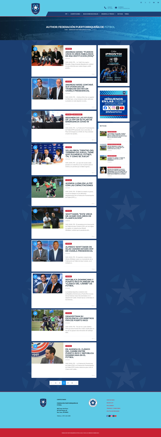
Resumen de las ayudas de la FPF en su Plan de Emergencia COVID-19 (78, 119)
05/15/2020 (67, 253)
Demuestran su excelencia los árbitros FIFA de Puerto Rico (79, 318)
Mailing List (110, 402)
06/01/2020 (67, 58)
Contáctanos (111, 400)
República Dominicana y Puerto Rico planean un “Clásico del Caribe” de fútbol (79, 282)
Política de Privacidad (113, 411)
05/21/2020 (67, 187)
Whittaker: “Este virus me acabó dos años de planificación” (78, 216)
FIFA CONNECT (110, 405)
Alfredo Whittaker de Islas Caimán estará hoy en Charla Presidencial (79, 249)
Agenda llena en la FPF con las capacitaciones (79, 184)
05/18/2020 (67, 220)
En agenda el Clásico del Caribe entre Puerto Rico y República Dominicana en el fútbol (79, 353)
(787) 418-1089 (110, 8)
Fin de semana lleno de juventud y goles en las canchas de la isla (115, 147)
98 (72, 383)
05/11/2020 (67, 359)
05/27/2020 (67, 124)
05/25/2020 (67, 159)
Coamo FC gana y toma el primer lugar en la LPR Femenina (116, 159)
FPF (66, 14)
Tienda (127, 14)
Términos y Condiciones (113, 408)
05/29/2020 (67, 93)
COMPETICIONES (75, 14)
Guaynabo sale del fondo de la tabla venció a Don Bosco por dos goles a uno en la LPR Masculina (117, 135)
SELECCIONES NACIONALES (90, 14)
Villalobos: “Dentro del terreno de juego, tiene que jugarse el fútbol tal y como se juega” (79, 153)
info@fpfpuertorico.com (124, 8)
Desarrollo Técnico (107, 14)
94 (55, 383)
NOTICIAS (120, 14)
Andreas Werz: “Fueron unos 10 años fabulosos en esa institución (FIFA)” (79, 54)
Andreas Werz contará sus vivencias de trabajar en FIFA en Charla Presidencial (79, 88)
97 (68, 383)
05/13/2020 (67, 288)
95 (59, 383)
